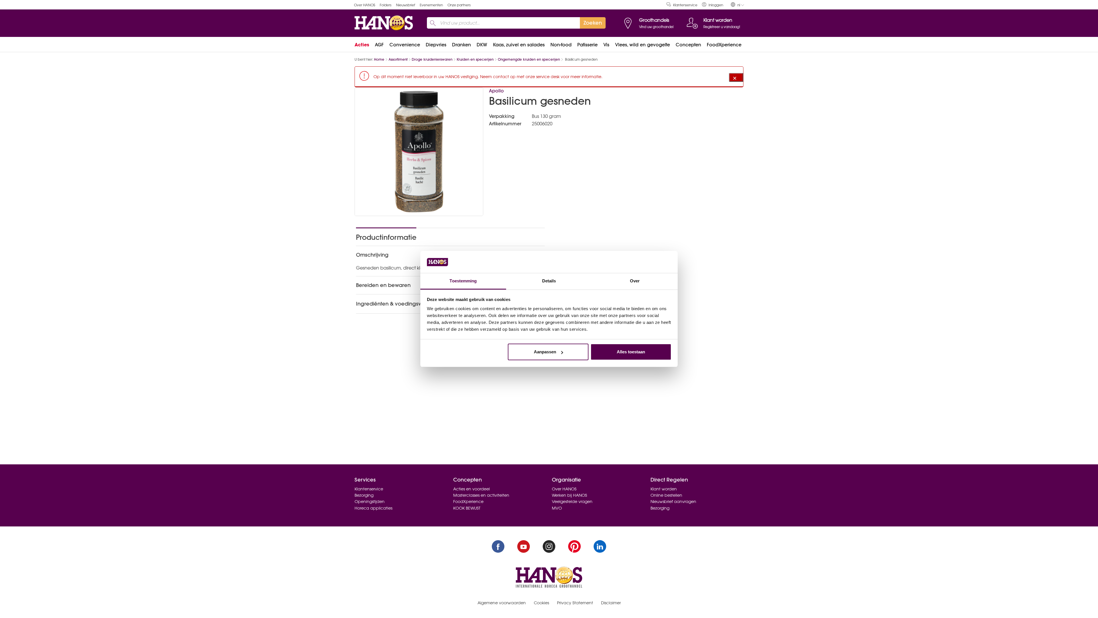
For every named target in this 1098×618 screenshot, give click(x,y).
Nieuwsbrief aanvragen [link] (673, 501)
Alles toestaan (631, 351)
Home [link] (379, 59)
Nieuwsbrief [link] (405, 5)
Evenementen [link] (431, 5)
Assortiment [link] (398, 59)
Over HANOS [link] (364, 5)
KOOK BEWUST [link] (466, 508)
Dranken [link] (461, 44)
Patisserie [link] (587, 44)
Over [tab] (635, 280)
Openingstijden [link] (370, 501)
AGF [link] (379, 44)
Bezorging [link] (364, 495)
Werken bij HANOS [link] (569, 495)
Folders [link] (385, 5)
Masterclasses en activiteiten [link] (481, 495)
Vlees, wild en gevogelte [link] (642, 44)
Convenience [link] (404, 44)
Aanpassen (545, 351)
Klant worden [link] (664, 489)
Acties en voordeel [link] (471, 489)
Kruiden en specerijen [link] (475, 59)
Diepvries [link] (436, 44)
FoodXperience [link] (724, 44)
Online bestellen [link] (666, 495)
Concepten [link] (688, 44)
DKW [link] (482, 44)
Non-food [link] (561, 44)
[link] (712, 4)
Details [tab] (549, 280)
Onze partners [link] (459, 5)
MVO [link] (557, 508)
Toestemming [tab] (463, 280)
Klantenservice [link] (685, 5)
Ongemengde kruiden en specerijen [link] (529, 59)
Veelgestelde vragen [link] (572, 501)
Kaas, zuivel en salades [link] (519, 44)
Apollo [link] (496, 91)
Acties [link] (362, 44)
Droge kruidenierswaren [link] (432, 59)
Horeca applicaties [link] (373, 508)
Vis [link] (606, 44)
